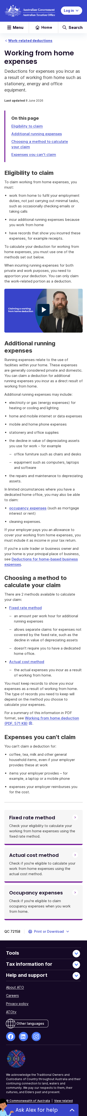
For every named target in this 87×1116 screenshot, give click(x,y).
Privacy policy (17, 1004)
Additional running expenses (36, 133)
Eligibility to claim (27, 126)
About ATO (15, 987)
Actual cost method (26, 661)
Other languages (30, 1023)
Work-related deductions (30, 41)
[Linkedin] (23, 1036)
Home (46, 27)
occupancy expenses (27, 508)
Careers (12, 995)
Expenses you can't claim (33, 154)
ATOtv (11, 1012)
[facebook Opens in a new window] (10, 1036)
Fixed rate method (25, 607)
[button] (48, 931)
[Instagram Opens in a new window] (36, 1036)
